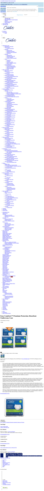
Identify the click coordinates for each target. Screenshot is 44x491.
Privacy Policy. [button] (15, 11)
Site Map (4, 483)
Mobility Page (7, 164)
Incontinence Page (8, 149)
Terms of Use (5, 480)
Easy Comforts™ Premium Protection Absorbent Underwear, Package (12, 422)
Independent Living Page (9, 46)
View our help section (4, 426)
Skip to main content (12, 0)
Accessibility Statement (4, 0)
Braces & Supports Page (9, 128)
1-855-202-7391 (7, 18)
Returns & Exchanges (8, 21)
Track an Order (7, 22)
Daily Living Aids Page (9, 70)
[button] (25, 14)
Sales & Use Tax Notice (7, 482)
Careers (4, 465)
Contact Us (4, 459)
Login (6, 33)
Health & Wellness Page (9, 89)
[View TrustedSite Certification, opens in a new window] (5, 488)
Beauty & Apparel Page (9, 173)
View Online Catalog (6, 464)
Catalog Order (5, 13)
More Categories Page (8, 192)
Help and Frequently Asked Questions (11, 19)
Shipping (6, 20)
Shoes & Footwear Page (9, 138)
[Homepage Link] (9, 29)
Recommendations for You (4, 393)
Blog (3, 466)
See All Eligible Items (25, 358)
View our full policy (11, 431)
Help (3, 16)
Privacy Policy (5, 481)
